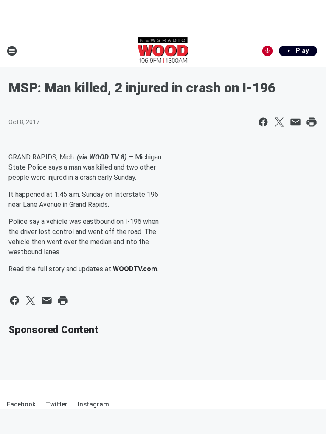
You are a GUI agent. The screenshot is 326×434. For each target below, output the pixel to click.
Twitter (56, 404)
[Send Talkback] (267, 51)
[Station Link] (163, 50)
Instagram (93, 404)
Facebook (21, 404)
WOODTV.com (135, 269)
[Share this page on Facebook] (263, 122)
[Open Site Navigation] (12, 51)
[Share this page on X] (279, 122)
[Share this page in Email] (295, 122)
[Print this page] (312, 122)
